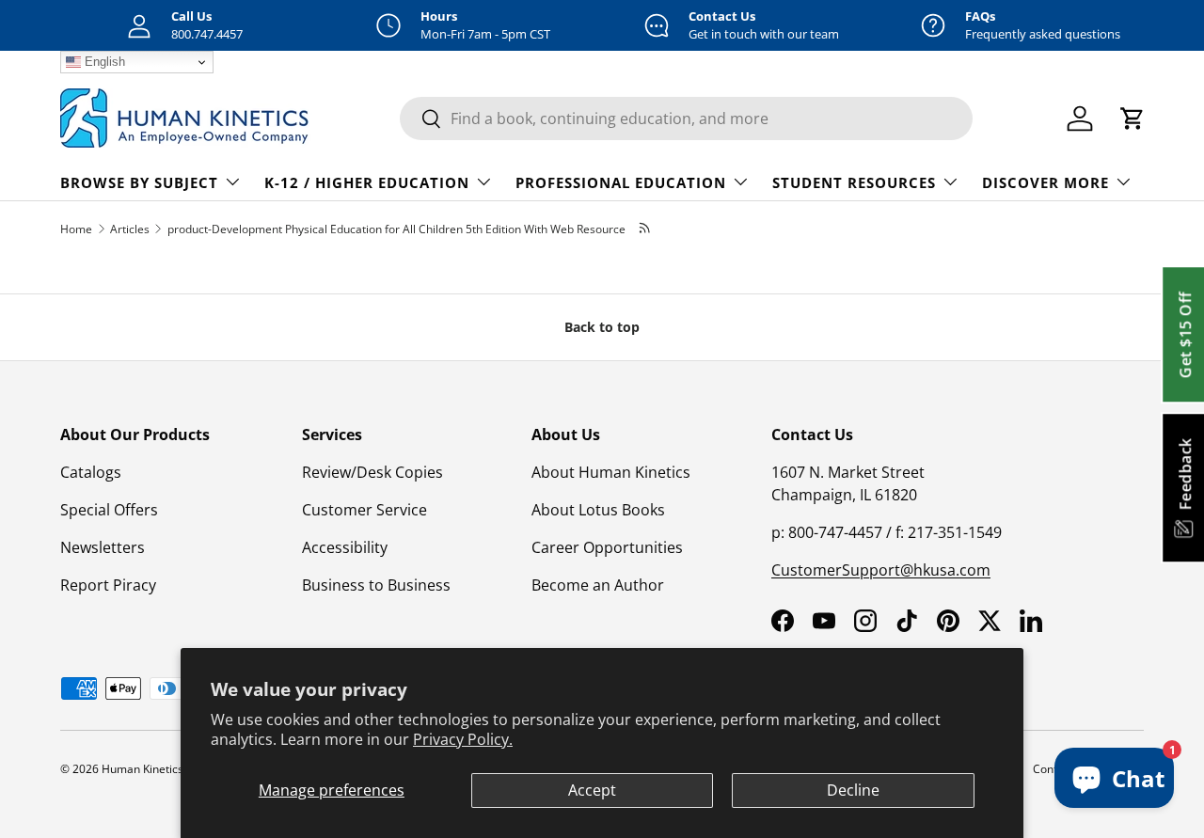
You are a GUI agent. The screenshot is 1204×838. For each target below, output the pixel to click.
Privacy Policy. (463, 739)
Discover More (1045, 182)
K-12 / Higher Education (366, 182)
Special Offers (109, 509)
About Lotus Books (598, 509)
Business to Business (376, 585)
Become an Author (597, 585)
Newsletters (102, 547)
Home (76, 229)
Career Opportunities (607, 547)
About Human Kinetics (610, 472)
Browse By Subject (139, 182)
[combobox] (686, 118)
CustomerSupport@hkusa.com (880, 570)
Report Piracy (108, 585)
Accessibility (345, 547)
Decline (853, 790)
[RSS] (646, 229)
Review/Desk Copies (372, 472)
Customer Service (364, 509)
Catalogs (90, 472)
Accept (592, 790)
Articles (130, 229)
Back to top (602, 327)
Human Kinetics (142, 769)
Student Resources (854, 182)
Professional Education (620, 182)
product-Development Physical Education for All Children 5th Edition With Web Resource (396, 229)
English (103, 62)
